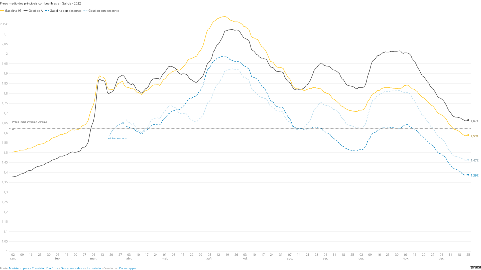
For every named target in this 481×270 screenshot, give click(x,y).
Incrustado (94, 268)
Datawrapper (128, 268)
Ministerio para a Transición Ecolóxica (33, 268)
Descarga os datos (72, 268)
